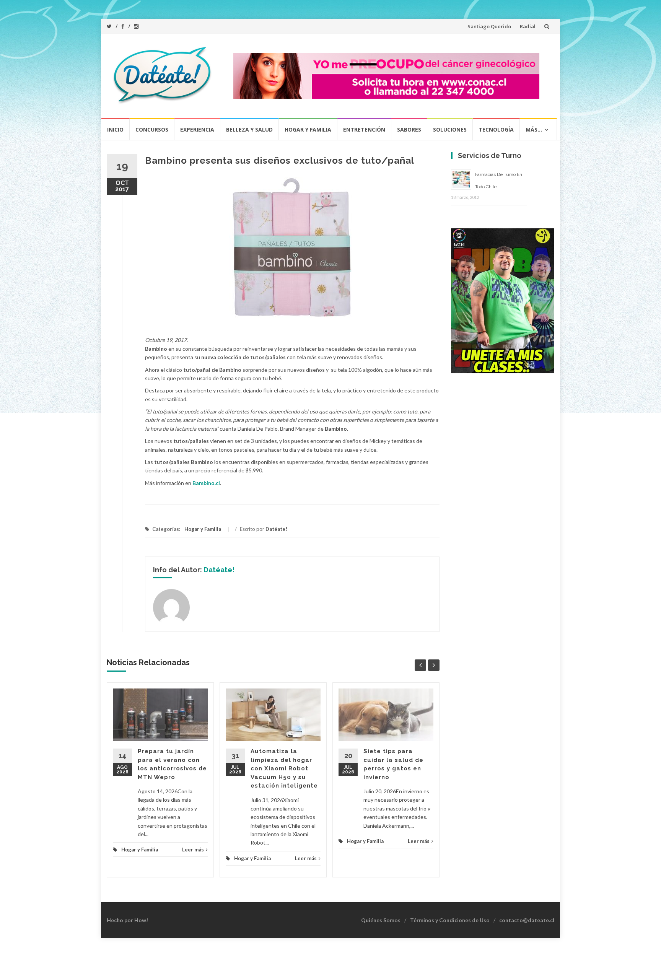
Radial (528, 26)
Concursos (151, 129)
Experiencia (197, 129)
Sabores (409, 129)
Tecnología (496, 129)
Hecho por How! (127, 920)
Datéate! (276, 529)
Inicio (115, 129)
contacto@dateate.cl (526, 920)
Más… (534, 129)
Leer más (193, 849)
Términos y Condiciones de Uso (450, 920)
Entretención (364, 129)
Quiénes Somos (381, 920)
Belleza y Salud (249, 129)
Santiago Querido (489, 26)
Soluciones (450, 129)
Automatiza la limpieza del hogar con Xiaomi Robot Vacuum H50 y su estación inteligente (284, 768)
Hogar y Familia (308, 129)
